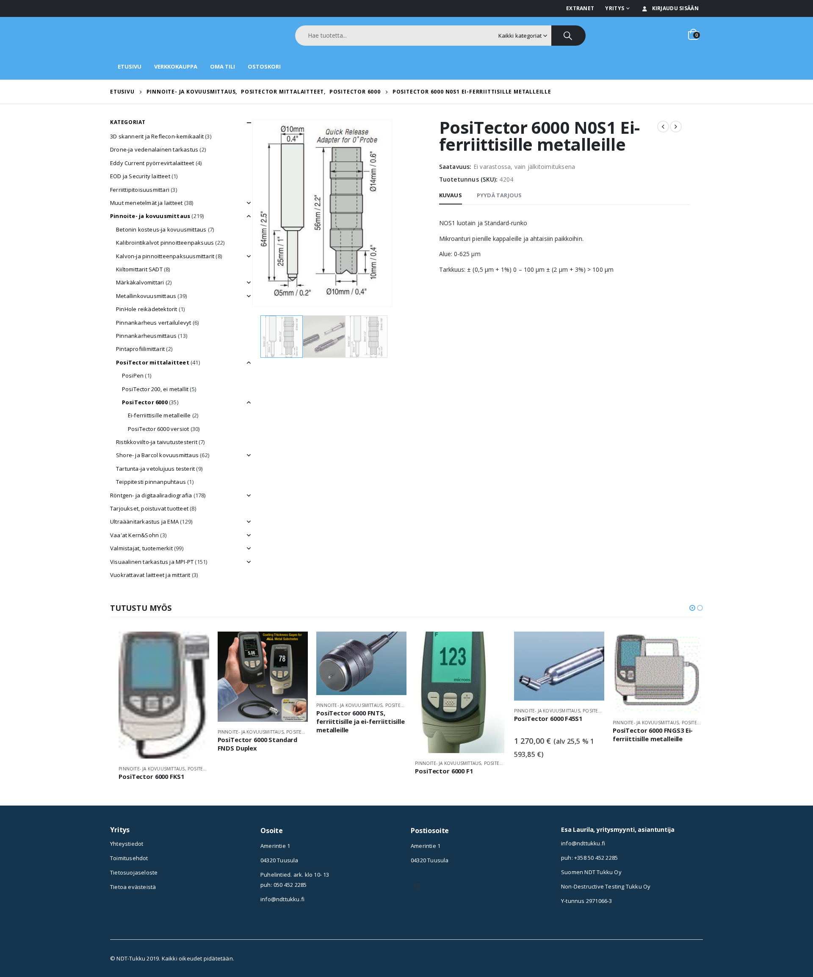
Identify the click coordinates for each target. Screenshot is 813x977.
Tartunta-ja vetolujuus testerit (155, 468)
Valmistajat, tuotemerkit (141, 548)
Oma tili (222, 66)
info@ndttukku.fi (282, 899)
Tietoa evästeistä (133, 887)
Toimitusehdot (129, 858)
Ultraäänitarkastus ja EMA (144, 521)
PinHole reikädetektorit (146, 309)
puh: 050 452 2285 (283, 885)
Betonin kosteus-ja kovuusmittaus (161, 229)
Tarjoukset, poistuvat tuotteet (149, 508)
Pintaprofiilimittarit (140, 349)
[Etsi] (568, 35)
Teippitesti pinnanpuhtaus (151, 482)
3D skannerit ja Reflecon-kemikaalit (157, 136)
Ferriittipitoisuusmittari (139, 189)
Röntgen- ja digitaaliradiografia (151, 495)
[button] (692, 608)
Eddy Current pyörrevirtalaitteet (152, 163)
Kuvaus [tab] (450, 195)
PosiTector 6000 (145, 402)
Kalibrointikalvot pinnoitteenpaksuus (165, 242)
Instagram (417, 886)
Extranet (580, 8)
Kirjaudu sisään (675, 8)
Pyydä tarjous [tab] (499, 195)
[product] (164, 695)
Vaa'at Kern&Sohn (134, 535)
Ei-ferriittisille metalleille (159, 415)
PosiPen (133, 375)
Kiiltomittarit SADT (139, 269)
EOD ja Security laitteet (140, 176)
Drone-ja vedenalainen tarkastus (154, 149)
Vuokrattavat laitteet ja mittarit (150, 575)
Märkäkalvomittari (140, 282)
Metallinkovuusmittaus (146, 296)
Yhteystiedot (126, 843)
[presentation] (254, 213)
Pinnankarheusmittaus (146, 335)
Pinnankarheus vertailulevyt (153, 322)
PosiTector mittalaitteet (152, 362)
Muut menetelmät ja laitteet (146, 203)
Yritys (614, 8)
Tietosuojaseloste (134, 872)
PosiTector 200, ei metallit (155, 389)
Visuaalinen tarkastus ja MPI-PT (152, 562)
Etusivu (129, 66)
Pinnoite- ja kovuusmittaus (150, 216)
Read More (195, 645)
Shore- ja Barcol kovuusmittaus (157, 455)
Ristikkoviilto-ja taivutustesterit (156, 442)
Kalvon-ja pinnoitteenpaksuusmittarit (165, 256)
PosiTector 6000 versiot (158, 429)
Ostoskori (264, 66)
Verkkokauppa (175, 66)
